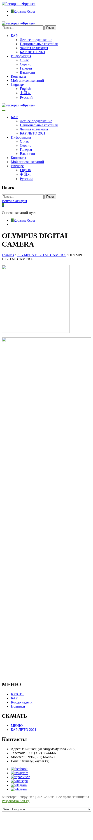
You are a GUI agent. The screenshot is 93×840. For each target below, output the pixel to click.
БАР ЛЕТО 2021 (23, 730)
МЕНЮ (17, 725)
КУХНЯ (17, 694)
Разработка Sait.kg (16, 801)
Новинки (18, 706)
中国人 (25, 93)
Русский (26, 97)
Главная (8, 255)
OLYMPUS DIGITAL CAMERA (41, 255)
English (25, 89)
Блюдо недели (22, 702)
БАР (14, 698)
